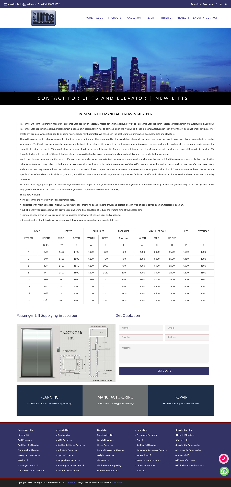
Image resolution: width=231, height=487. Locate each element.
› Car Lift (139, 440)
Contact (211, 18)
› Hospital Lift (62, 430)
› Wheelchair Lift (143, 455)
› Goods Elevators (104, 440)
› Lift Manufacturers (185, 460)
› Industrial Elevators (66, 450)
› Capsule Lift (181, 440)
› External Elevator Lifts (107, 470)
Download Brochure (202, 4)
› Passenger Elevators (146, 435)
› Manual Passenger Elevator (110, 450)
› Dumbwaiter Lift (104, 435)
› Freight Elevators (105, 455)
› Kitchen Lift (23, 435)
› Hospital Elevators (184, 435)
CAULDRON (134, 18)
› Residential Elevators (146, 445)
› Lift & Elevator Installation (30, 470)
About (100, 18)
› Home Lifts (141, 430)
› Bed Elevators (24, 440)
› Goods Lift (101, 430)
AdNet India (117, 482)
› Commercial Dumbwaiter (188, 450)
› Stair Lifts (140, 470)
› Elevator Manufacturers (148, 460)
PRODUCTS (115, 18)
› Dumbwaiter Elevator (28, 450)
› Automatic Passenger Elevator (151, 450)
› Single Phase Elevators (68, 460)
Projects (183, 18)
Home (89, 18)
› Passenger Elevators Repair (70, 465)
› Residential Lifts (183, 430)
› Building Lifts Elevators (28, 445)
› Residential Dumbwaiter (187, 445)
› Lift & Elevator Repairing (108, 465)
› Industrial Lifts (182, 455)
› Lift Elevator (102, 460)
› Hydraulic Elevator (66, 455)
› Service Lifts (23, 460)
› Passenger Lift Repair (28, 465)
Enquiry (198, 18)
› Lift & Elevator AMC (145, 465)
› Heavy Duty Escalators (28, 455)
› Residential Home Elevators (70, 445)
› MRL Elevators (64, 440)
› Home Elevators (104, 445)
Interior (167, 18)
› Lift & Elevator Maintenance (189, 465)
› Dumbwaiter (63, 435)
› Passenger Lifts (25, 430)
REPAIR (151, 18)
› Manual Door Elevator (68, 470)
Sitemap (72, 482)
